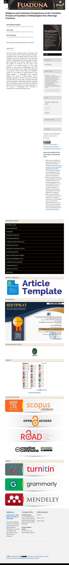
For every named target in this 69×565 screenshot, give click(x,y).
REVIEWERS (9, 232)
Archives (13, 8)
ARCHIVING (9, 272)
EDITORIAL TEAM (11, 225)
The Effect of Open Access (52, 209)
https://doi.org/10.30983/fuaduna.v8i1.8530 (21, 42)
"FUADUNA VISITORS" (34, 393)
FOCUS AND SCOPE (11, 228)
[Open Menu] (5, 1)
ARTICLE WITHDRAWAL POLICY (14, 259)
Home (7, 8)
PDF (47, 54)
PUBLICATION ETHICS (12, 245)
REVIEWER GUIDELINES (12, 235)
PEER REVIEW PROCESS (12, 238)
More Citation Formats (52, 90)
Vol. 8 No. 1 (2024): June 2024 (25, 8)
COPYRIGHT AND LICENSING (14, 262)
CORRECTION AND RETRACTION (15, 242)
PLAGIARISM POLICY (12, 265)
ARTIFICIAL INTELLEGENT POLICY (15, 248)
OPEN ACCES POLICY (12, 269)
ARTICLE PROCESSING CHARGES (15, 255)
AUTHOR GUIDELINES (12, 252)
